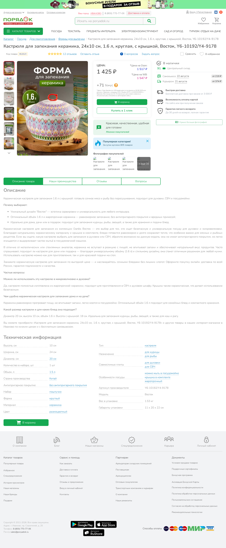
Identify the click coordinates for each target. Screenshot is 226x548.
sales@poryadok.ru (20, 532)
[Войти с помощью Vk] (216, 12)
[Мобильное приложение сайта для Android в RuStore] (93, 532)
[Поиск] (149, 21)
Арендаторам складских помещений (133, 463)
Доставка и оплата (138, 13)
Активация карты (35, 12)
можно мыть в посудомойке (162, 373)
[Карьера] (169, 439)
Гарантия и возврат (69, 475)
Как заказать (66, 463)
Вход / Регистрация (201, 12)
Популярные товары (14, 463)
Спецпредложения (13, 475)
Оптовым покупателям (127, 482)
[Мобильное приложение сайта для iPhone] (106, 524)
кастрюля (150, 345)
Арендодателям (123, 475)
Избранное (9, 470)
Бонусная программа (182, 475)
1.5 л (52, 372)
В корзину (123, 102)
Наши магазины (11, 488)
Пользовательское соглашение (187, 499)
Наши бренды (10, 494)
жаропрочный (153, 381)
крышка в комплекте (157, 377)
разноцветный (58, 411)
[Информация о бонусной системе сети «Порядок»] (116, 85)
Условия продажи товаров (185, 462)
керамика (55, 405)
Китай (53, 378)
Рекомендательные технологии (187, 512)
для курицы (152, 352)
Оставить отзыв (89, 54)
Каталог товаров (13, 457)
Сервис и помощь (70, 457)
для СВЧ (150, 366)
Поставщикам (122, 469)
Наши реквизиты (124, 500)
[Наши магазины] (94, 440)
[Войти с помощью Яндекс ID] (220, 12)
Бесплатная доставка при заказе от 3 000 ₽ (189, 93)
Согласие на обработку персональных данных (194, 506)
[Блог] (57, 440)
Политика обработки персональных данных (193, 493)
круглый (54, 398)
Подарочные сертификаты (185, 469)
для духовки (152, 362)
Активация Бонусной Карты (185, 482)
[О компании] (20, 440)
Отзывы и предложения (71, 482)
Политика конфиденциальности (187, 487)
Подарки (8, 500)
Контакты (64, 494)
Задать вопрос (151, 54)
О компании (121, 494)
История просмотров (14, 482)
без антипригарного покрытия (68, 385)
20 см (52, 359)
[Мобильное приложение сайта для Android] (82, 524)
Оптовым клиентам (56, 12)
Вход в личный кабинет (71, 488)
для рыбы (151, 356)
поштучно (55, 391)
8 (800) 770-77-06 (114, 13)
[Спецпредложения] (132, 440)
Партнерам (122, 457)
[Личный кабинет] (206, 440)
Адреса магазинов (13, 12)
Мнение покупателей (117, 132)
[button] (23, 31)
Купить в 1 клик (122, 111)
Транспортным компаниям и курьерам (134, 488)
